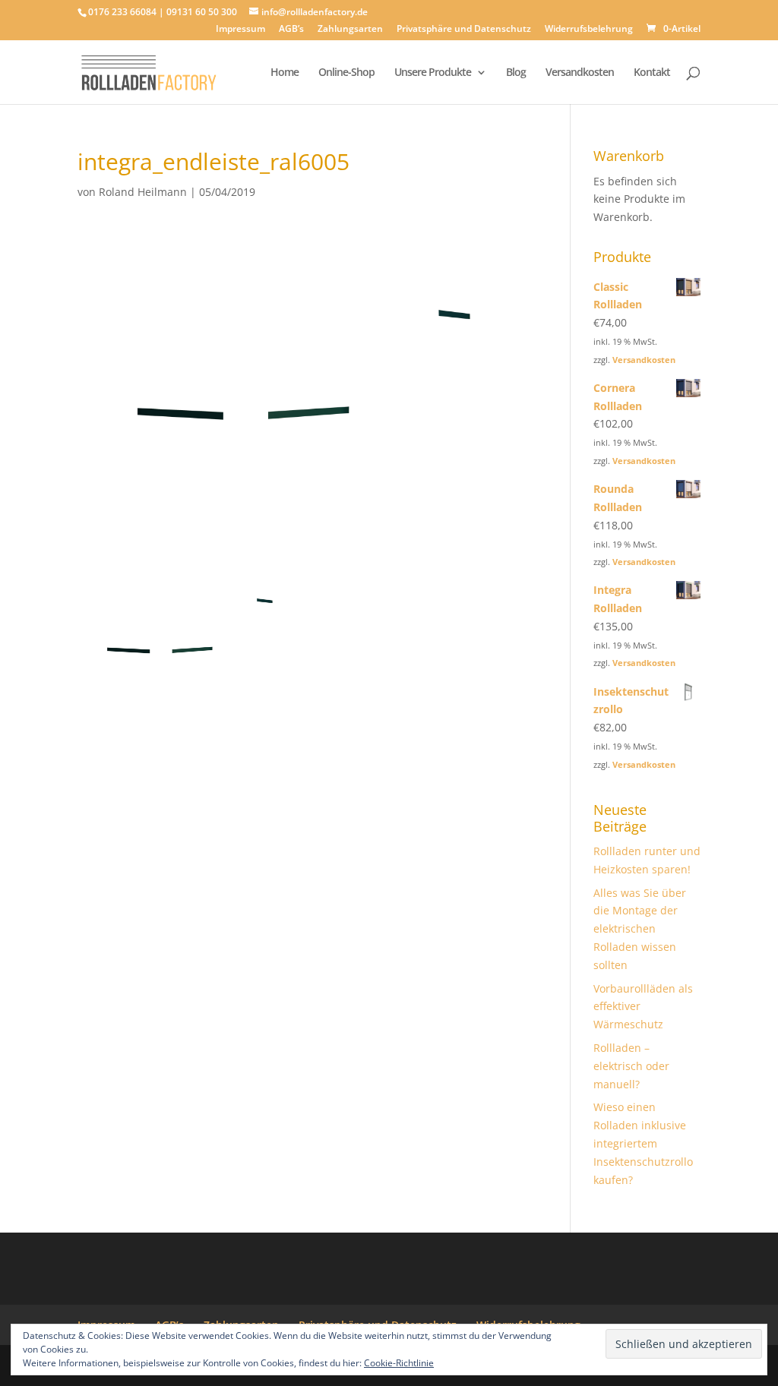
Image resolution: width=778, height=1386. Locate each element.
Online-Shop (346, 73)
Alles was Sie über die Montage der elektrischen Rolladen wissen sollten (639, 929)
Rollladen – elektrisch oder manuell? (631, 1065)
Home (284, 73)
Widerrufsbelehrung (589, 29)
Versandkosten (580, 73)
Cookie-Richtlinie (399, 1362)
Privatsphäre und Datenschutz (464, 29)
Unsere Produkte (432, 73)
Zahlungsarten (350, 29)
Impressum (240, 29)
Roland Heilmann (143, 192)
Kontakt (652, 73)
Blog (516, 73)
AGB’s (291, 29)
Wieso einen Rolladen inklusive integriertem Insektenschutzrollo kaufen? (643, 1143)
